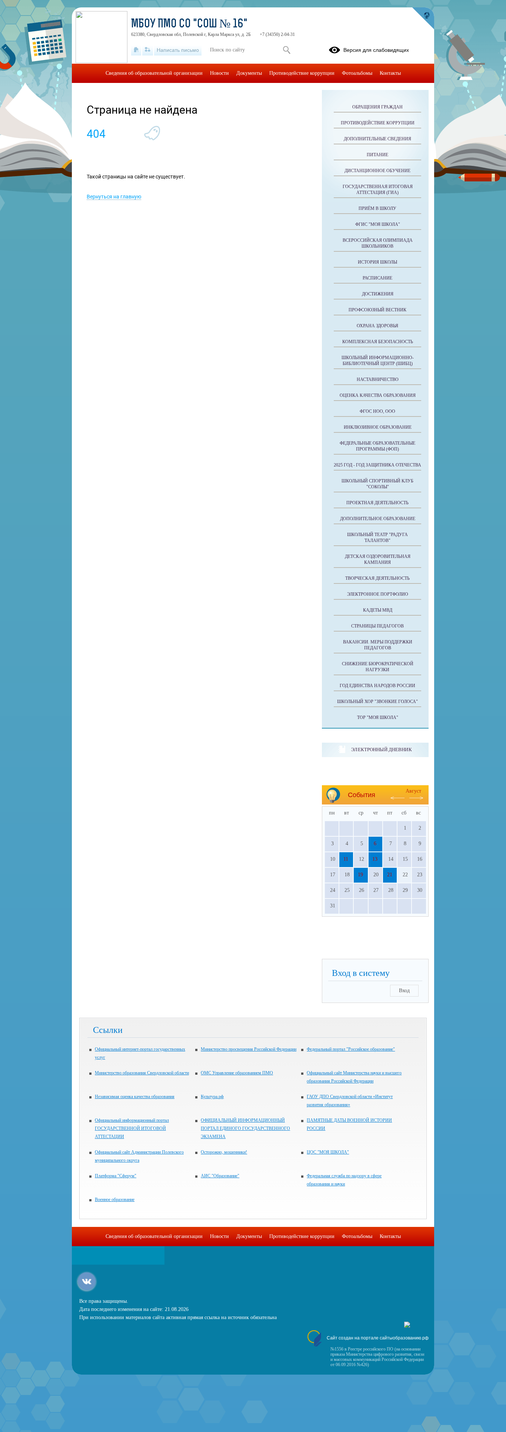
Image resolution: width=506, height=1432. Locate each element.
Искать (286, 50)
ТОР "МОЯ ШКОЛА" (377, 717)
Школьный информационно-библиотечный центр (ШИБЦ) (378, 360)
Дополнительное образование (377, 518)
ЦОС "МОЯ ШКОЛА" (328, 1152)
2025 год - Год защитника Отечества (377, 465)
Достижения (377, 294)
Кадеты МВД (377, 610)
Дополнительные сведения (377, 138)
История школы (377, 262)
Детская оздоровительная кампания (377, 559)
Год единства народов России (377, 685)
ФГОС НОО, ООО (377, 411)
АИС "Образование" (220, 1175)
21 (389, 874)
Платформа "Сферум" (115, 1175)
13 (374, 859)
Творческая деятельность (377, 578)
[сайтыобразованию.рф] (423, 18)
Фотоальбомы (357, 73)
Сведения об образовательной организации (154, 73)
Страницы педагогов (377, 626)
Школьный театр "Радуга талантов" (377, 537)
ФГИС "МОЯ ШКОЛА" (377, 224)
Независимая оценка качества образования (134, 1096)
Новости (219, 73)
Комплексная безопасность (377, 341)
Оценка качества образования (378, 395)
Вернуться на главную (114, 197)
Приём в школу (377, 208)
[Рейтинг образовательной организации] (407, 1326)
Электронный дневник (381, 749)
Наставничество (378, 379)
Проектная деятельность (377, 502)
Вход (404, 990)
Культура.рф (212, 1096)
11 (345, 859)
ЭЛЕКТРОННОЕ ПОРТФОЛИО (377, 594)
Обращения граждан (377, 107)
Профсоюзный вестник (377, 309)
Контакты (390, 73)
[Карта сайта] (147, 50)
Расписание (377, 278)
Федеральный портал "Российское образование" (351, 1049)
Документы (249, 73)
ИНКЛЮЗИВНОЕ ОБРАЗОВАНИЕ (378, 427)
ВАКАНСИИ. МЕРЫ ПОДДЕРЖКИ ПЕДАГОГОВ (377, 644)
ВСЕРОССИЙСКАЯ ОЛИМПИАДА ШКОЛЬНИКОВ (378, 243)
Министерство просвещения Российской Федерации (248, 1049)
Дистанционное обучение (377, 170)
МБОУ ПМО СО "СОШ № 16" (189, 24)
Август (413, 791)
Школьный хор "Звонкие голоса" (377, 701)
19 (360, 874)
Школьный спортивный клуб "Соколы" (377, 483)
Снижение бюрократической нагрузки (377, 666)
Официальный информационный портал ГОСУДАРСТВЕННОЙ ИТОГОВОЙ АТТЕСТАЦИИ (132, 1128)
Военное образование (114, 1199)
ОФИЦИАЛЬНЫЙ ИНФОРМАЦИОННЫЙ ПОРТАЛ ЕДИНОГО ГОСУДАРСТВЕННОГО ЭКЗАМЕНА (245, 1128)
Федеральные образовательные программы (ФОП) (377, 446)
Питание (377, 154)
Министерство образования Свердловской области (142, 1072)
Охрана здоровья (377, 325)
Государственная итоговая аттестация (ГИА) (378, 189)
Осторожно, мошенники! (224, 1152)
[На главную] (136, 50)
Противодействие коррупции (378, 123)
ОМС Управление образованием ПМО (237, 1072)
